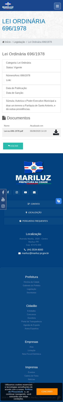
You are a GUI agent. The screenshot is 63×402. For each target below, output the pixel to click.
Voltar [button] (14, 146)
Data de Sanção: (15, 93)
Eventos (31, 372)
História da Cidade (31, 282)
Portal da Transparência (31, 321)
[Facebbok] (8, 192)
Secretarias (31, 293)
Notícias (31, 379)
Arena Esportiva (31, 329)
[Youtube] (3, 199)
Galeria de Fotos (31, 376)
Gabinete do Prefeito (31, 285)
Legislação (19, 42)
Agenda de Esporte (31, 325)
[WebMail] (34, 192)
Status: (9, 67)
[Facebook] (3, 192)
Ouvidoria (32, 318)
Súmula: (10, 101)
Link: (8, 80)
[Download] (56, 134)
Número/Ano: (13, 75)
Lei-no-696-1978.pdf (13, 131)
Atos (32, 347)
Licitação (31, 350)
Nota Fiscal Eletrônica (31, 354)
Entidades (31, 311)
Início (8, 42)
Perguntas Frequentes (34, 221)
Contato (35, 204)
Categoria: (11, 63)
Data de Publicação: (16, 88)
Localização (34, 212)
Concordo (46, 391)
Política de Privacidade (20, 390)
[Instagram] (3, 206)
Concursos (31, 314)
